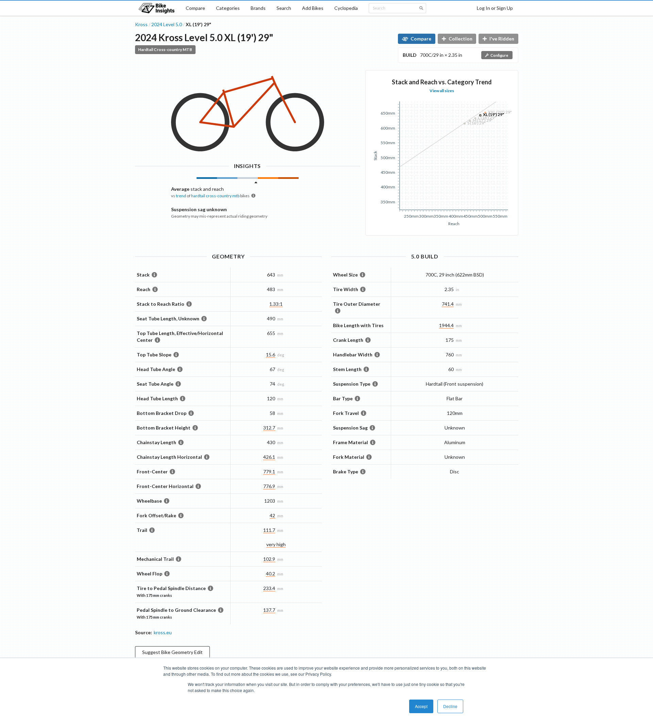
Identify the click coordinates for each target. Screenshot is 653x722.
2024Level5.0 (166, 24)
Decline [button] (450, 706)
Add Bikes (312, 8)
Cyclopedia (346, 8)
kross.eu (163, 632)
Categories (228, 8)
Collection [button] (460, 38)
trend (181, 195)
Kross (141, 24)
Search (284, 8)
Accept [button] (421, 706)
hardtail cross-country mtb (215, 195)
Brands (258, 8)
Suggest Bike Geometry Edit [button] (172, 652)
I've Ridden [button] (501, 38)
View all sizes (442, 90)
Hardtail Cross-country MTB (165, 49)
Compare (195, 8)
